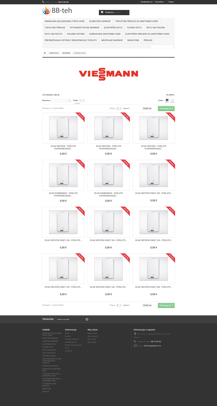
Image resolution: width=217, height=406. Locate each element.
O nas (67, 348)
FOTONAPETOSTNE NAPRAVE (84, 27)
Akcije (67, 333)
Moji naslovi (92, 339)
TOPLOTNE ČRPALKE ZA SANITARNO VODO (136, 21)
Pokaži (75, 100)
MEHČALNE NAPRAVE (112, 40)
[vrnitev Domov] (45, 53)
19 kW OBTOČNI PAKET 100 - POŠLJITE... (153, 193)
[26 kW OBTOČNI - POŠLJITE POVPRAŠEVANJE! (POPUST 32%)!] (108, 128)
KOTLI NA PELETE (53, 33)
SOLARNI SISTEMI (76, 33)
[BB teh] (63, 10)
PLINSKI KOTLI (134, 27)
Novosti (67, 336)
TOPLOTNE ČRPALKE (55, 27)
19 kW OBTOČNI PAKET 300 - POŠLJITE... (153, 287)
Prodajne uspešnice (72, 339)
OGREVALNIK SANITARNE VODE (105, 33)
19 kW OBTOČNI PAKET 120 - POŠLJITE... (153, 240)
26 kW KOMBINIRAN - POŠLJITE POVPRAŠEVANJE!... (63, 194)
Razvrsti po (46, 100)
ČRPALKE (148, 40)
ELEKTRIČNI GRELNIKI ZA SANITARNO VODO (147, 33)
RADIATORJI (133, 40)
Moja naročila (92, 333)
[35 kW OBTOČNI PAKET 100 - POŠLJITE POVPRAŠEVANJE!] (108, 222)
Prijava (171, 2)
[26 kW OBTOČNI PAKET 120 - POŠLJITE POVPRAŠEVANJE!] (63, 269)
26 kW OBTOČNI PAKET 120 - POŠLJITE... (63, 287)
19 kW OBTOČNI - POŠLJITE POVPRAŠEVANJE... (63, 147)
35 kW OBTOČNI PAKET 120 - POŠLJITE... (108, 287)
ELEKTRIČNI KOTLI (113, 27)
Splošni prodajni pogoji (73, 345)
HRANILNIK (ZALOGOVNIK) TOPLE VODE (65, 21)
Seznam (172, 102)
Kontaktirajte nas (147, 2)
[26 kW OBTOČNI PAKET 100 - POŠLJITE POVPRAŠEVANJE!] (63, 222)
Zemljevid (68, 351)
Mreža (167, 102)
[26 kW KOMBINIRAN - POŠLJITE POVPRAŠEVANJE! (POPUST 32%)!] (63, 175)
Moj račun (93, 329)
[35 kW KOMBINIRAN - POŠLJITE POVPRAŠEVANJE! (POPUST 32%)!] (108, 175)
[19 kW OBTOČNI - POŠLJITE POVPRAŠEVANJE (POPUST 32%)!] (63, 128)
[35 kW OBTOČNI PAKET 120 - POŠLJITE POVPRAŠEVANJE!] (108, 269)
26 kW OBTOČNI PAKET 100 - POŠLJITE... (63, 240)
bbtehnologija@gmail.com (152, 346)
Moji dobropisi (93, 336)
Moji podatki (92, 342)
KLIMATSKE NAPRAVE (100, 21)
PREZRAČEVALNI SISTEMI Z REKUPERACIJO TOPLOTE (71, 40)
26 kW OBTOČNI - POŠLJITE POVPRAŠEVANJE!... (108, 147)
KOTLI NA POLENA (155, 27)
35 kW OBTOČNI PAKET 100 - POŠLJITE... (108, 240)
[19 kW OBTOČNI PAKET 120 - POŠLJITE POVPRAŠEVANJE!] (153, 222)
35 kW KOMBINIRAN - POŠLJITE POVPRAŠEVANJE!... (108, 194)
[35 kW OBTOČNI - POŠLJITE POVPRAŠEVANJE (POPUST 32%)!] (153, 128)
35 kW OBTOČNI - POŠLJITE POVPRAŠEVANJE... (153, 147)
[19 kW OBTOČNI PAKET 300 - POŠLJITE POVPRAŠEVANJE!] (153, 269)
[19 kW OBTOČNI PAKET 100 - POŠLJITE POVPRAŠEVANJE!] (153, 175)
